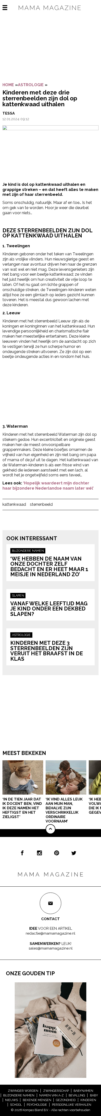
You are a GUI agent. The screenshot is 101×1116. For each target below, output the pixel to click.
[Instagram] (39, 853)
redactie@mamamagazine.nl (50, 933)
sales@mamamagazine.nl (51, 948)
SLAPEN (18, 595)
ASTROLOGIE (31, 84)
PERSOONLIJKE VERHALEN (71, 1104)
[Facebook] (22, 853)
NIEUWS (11, 1100)
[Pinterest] (56, 853)
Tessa (8, 113)
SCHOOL (16, 1104)
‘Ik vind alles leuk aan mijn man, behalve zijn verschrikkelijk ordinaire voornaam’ (64, 810)
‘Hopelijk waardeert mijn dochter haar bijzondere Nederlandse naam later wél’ (48, 486)
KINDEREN (88, 1100)
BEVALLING (77, 1095)
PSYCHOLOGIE (37, 1104)
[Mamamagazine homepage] (50, 12)
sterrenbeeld (41, 504)
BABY (94, 1095)
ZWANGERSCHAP (56, 1091)
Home (8, 84)
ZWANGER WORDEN (23, 1091)
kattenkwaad (14, 504)
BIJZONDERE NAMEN (28, 550)
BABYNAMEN (83, 1091)
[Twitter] (73, 853)
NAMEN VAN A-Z (51, 1095)
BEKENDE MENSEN (37, 1100)
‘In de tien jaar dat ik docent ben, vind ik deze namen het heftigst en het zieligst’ (22, 808)
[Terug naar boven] (50, 829)
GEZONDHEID (66, 1100)
